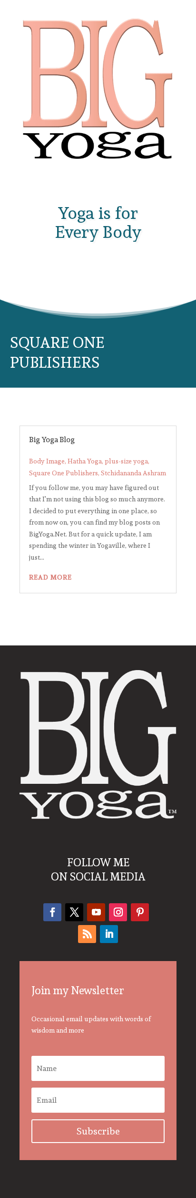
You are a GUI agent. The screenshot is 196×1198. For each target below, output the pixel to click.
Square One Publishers (63, 473)
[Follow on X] (74, 912)
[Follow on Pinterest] (140, 912)
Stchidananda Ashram (133, 473)
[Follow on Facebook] (52, 912)
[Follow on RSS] (87, 934)
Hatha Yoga (85, 461)
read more (50, 577)
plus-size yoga (126, 461)
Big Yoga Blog (52, 439)
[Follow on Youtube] (96, 912)
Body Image (47, 461)
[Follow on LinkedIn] (109, 934)
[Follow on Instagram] (118, 912)
